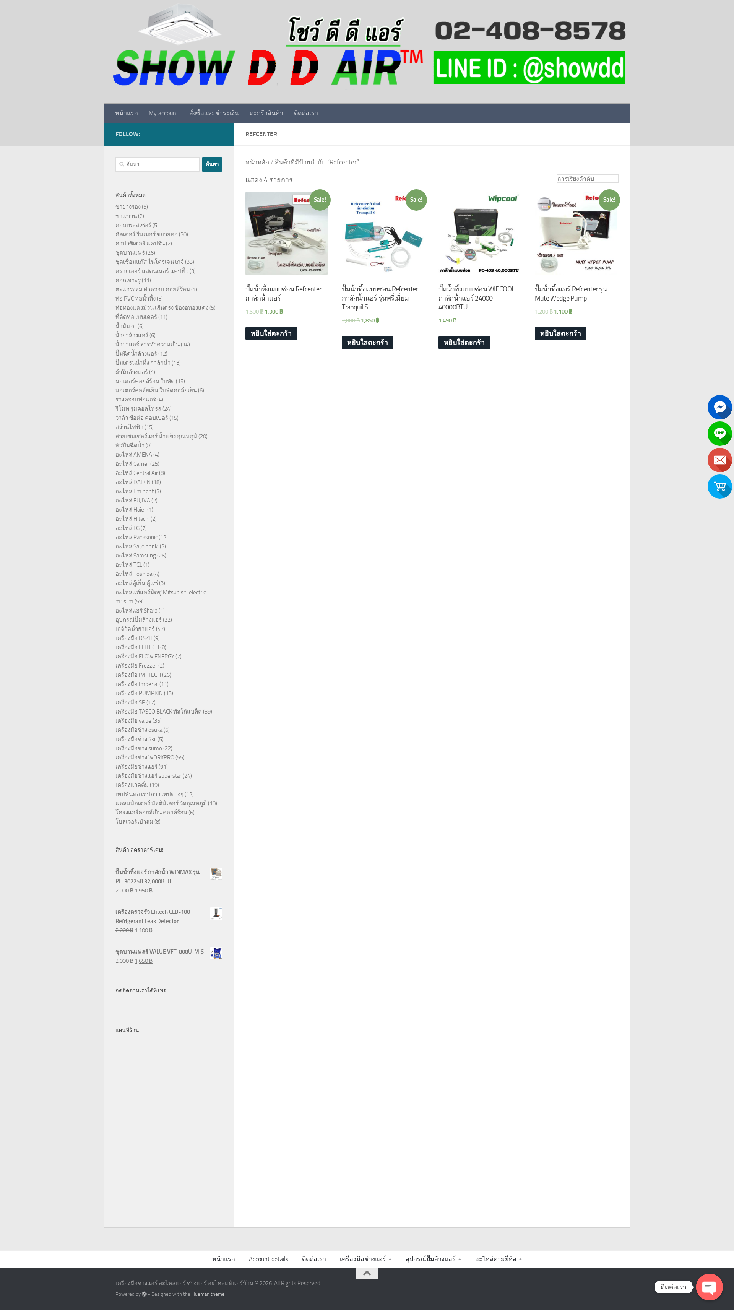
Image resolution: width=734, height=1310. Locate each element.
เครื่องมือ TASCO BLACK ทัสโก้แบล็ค (158, 711)
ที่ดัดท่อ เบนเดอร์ (136, 317)
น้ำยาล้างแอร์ (131, 335)
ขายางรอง (128, 206)
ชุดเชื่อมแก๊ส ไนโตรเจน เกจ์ (149, 261)
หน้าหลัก (257, 162)
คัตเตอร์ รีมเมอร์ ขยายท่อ (146, 234)
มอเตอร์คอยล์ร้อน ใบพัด (145, 381)
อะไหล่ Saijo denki (137, 546)
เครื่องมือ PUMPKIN (139, 693)
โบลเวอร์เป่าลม (134, 821)
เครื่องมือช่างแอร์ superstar (148, 775)
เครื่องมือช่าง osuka (138, 730)
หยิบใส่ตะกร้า (271, 333)
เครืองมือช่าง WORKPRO (144, 757)
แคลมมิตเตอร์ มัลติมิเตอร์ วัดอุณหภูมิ (161, 803)
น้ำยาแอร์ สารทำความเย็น (147, 344)
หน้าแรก (126, 113)
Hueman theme (208, 1294)
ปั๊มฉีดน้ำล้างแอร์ (136, 353)
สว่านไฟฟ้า (129, 427)
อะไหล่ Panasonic (136, 537)
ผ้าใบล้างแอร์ (131, 372)
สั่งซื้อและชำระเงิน (214, 113)
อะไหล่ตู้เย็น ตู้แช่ (136, 583)
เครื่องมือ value (133, 720)
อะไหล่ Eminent (134, 491)
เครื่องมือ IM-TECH (138, 674)
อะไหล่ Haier (130, 509)
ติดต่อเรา (306, 113)
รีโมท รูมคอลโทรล (138, 408)
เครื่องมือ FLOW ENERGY (144, 656)
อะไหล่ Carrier (132, 463)
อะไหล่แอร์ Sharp (136, 610)
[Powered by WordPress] (144, 1294)
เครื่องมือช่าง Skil (135, 739)
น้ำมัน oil (125, 326)
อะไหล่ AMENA (133, 454)
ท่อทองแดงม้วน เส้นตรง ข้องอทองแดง (161, 307)
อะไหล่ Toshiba (133, 573)
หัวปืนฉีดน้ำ (130, 445)
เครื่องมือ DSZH (134, 638)
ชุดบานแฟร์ (130, 252)
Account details (268, 1259)
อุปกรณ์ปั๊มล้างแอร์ (138, 619)
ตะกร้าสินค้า (266, 113)
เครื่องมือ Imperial (136, 684)
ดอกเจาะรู (128, 280)
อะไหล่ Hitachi (132, 518)
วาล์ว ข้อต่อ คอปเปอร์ (141, 417)
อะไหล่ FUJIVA (132, 500)
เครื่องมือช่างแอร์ (136, 766)
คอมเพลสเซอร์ (133, 225)
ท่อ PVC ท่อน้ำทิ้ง (135, 298)
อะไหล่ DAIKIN (133, 482)
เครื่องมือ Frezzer (136, 665)
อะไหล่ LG (127, 528)
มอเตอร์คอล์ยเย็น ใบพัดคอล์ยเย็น (156, 390)
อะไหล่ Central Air (136, 473)
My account (164, 113)
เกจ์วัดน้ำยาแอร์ (135, 629)
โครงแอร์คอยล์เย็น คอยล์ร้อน (151, 812)
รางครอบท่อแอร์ (135, 399)
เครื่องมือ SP (130, 702)
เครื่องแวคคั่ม (132, 785)
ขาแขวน (126, 216)
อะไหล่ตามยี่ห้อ (495, 1259)
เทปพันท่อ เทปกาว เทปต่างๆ (149, 794)
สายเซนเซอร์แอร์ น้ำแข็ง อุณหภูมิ (156, 436)
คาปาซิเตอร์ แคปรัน (140, 243)
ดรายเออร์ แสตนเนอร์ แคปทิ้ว (151, 271)
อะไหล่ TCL (128, 564)
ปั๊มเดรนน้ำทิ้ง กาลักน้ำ (143, 362)
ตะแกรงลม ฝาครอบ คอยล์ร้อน (152, 289)
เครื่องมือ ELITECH (137, 647)
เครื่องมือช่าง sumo (138, 748)
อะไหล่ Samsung (135, 555)
